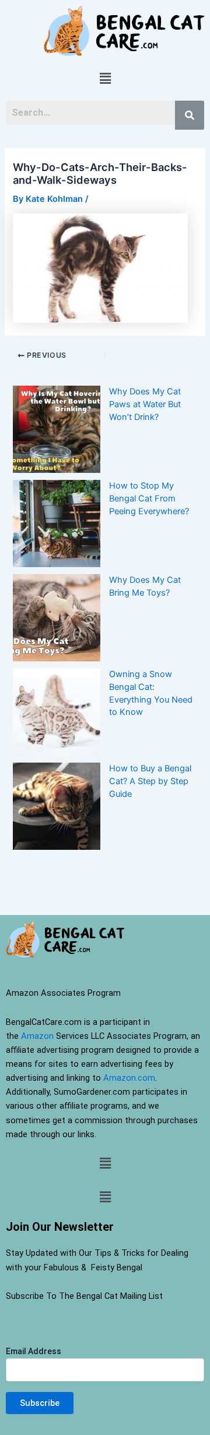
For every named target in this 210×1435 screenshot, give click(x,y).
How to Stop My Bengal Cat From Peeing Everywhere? (149, 498)
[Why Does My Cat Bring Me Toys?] (56, 617)
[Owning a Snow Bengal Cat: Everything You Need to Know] (56, 712)
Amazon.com (129, 1078)
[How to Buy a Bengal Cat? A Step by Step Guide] (56, 806)
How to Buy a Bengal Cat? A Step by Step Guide (150, 781)
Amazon (37, 1036)
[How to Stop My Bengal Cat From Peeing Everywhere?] (56, 523)
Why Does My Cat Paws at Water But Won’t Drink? (145, 404)
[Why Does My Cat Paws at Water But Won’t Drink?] (56, 429)
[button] (105, 78)
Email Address (33, 1351)
